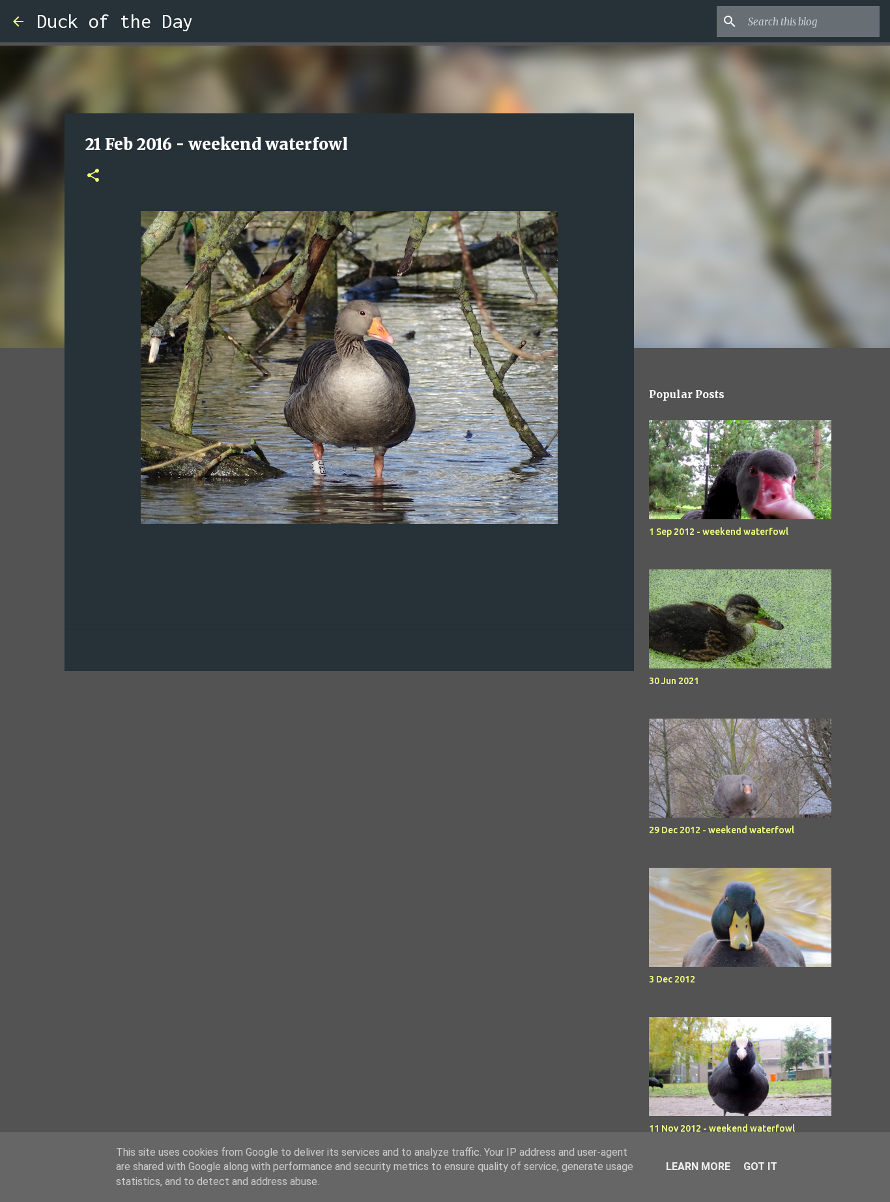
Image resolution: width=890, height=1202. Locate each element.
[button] (93, 176)
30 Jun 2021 (674, 681)
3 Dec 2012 (672, 979)
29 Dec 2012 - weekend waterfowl (721, 830)
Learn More (698, 1166)
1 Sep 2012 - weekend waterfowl (718, 531)
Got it (760, 1166)
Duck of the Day (114, 21)
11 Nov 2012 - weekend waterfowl (722, 1128)
